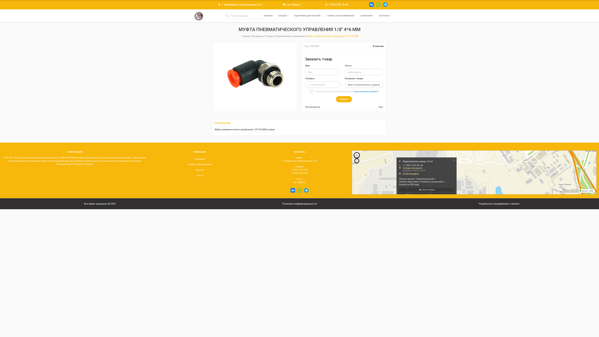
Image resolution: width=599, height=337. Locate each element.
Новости (199, 170)
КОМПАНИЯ (366, 16)
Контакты (384, 16)
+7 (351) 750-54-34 (299, 173)
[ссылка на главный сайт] (199, 16)
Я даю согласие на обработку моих (346, 91)
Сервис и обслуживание (340, 16)
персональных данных (366, 91)
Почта (348, 65)
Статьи (199, 175)
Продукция (200, 159)
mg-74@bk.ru (294, 4)
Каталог (282, 16)
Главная (268, 16)
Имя (307, 65)
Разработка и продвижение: (499, 203)
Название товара (354, 78)
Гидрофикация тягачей (307, 16)
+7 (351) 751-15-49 (338, 4)
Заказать (344, 99)
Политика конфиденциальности (299, 203)
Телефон (309, 78)
